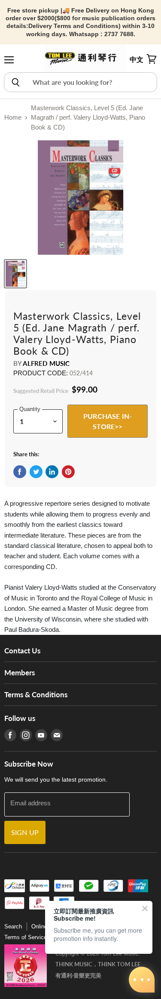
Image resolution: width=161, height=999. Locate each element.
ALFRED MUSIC (46, 363)
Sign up (25, 832)
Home (12, 117)
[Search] (15, 82)
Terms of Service (25, 937)
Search (13, 926)
